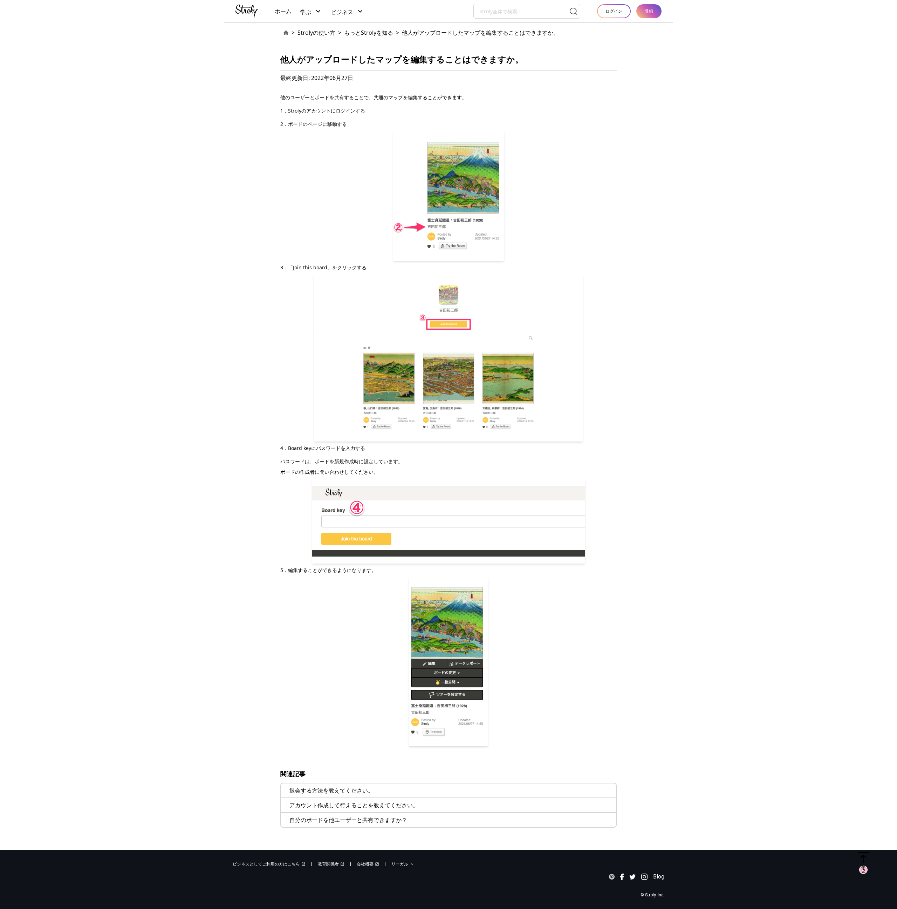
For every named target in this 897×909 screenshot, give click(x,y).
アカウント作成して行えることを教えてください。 (353, 805)
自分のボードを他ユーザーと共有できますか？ (348, 820)
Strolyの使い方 (316, 32)
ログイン (613, 11)
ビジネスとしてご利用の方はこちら (269, 864)
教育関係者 (331, 864)
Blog (658, 876)
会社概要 (368, 864)
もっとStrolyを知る (368, 32)
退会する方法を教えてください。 (331, 790)
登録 (649, 11)
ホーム (283, 11)
